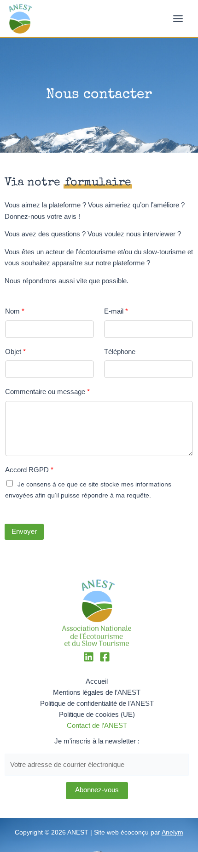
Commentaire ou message (47, 391)
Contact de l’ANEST (97, 725)
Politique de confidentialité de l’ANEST (97, 703)
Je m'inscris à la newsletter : (97, 741)
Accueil (97, 681)
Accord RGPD (29, 470)
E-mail (116, 311)
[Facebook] (104, 657)
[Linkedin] (88, 657)
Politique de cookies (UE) (97, 714)
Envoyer (24, 531)
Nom (14, 311)
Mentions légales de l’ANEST (96, 692)
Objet (15, 351)
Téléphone (119, 351)
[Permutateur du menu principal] (178, 18)
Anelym (172, 832)
